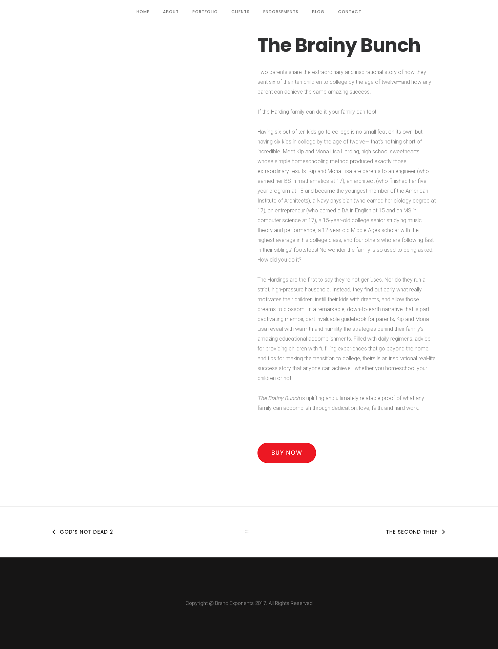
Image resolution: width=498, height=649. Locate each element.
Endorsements (280, 12)
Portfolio (205, 12)
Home (143, 12)
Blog (318, 12)
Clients (240, 12)
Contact (349, 12)
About (171, 12)
